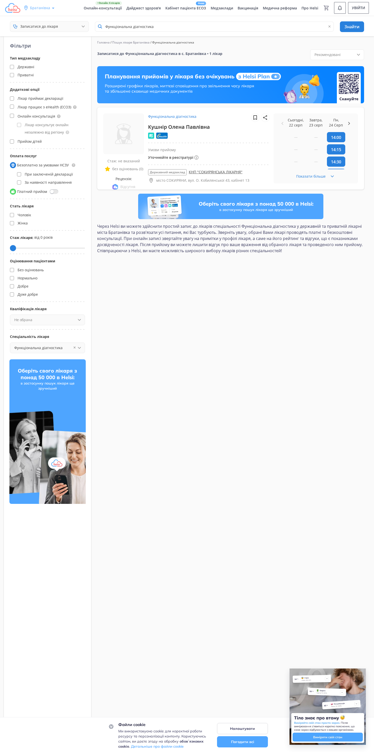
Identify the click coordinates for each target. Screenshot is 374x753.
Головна (103, 42)
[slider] (13, 248)
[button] (74, 107)
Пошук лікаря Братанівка (131, 42)
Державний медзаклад (167, 172)
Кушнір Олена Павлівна (179, 126)
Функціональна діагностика (172, 116)
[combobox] (214, 27)
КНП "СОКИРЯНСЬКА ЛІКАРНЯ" (215, 171)
